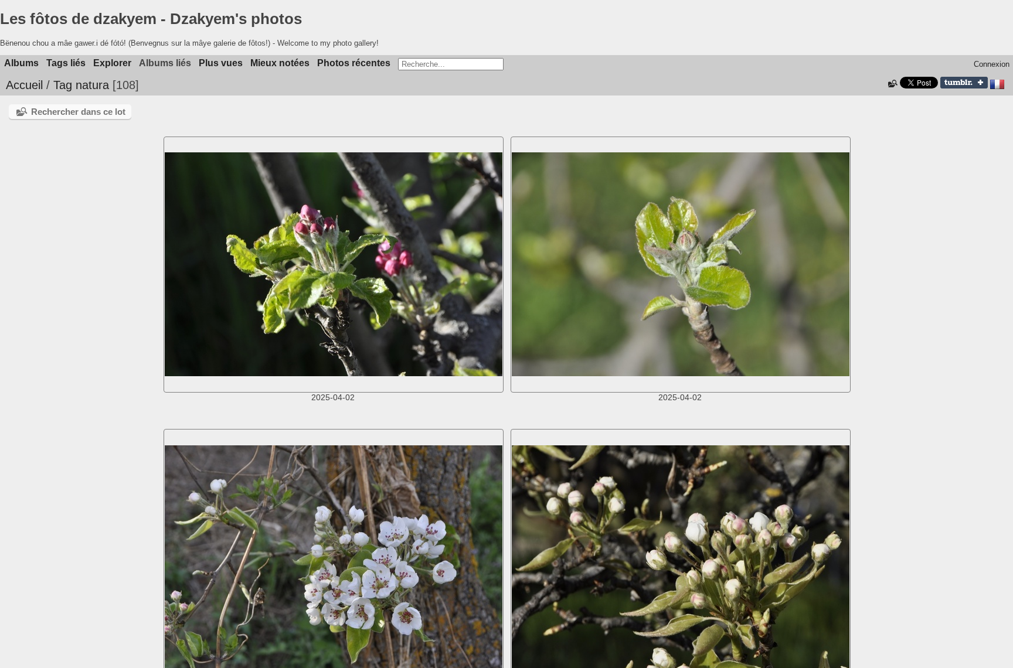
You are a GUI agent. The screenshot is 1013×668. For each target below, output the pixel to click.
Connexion (991, 64)
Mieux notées (280, 63)
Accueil (24, 85)
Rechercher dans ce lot (78, 112)
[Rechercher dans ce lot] (892, 84)
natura (92, 85)
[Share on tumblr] (964, 85)
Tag (62, 85)
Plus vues (221, 63)
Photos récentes (353, 63)
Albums (21, 63)
